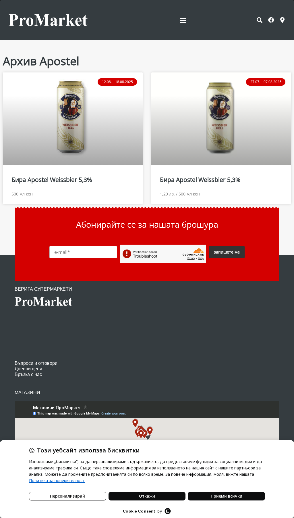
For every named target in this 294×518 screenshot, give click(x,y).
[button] (183, 20)
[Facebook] (271, 20)
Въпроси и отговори (36, 363)
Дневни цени (28, 368)
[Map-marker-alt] (282, 20)
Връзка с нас (28, 374)
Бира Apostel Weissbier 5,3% (51, 180)
